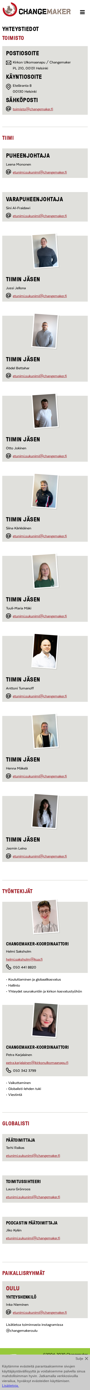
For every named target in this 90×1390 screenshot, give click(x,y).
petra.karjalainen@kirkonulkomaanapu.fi (37, 1063)
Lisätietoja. (10, 1386)
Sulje (79, 1359)
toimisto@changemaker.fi (33, 109)
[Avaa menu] (83, 13)
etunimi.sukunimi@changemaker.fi (40, 172)
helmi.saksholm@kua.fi (24, 960)
